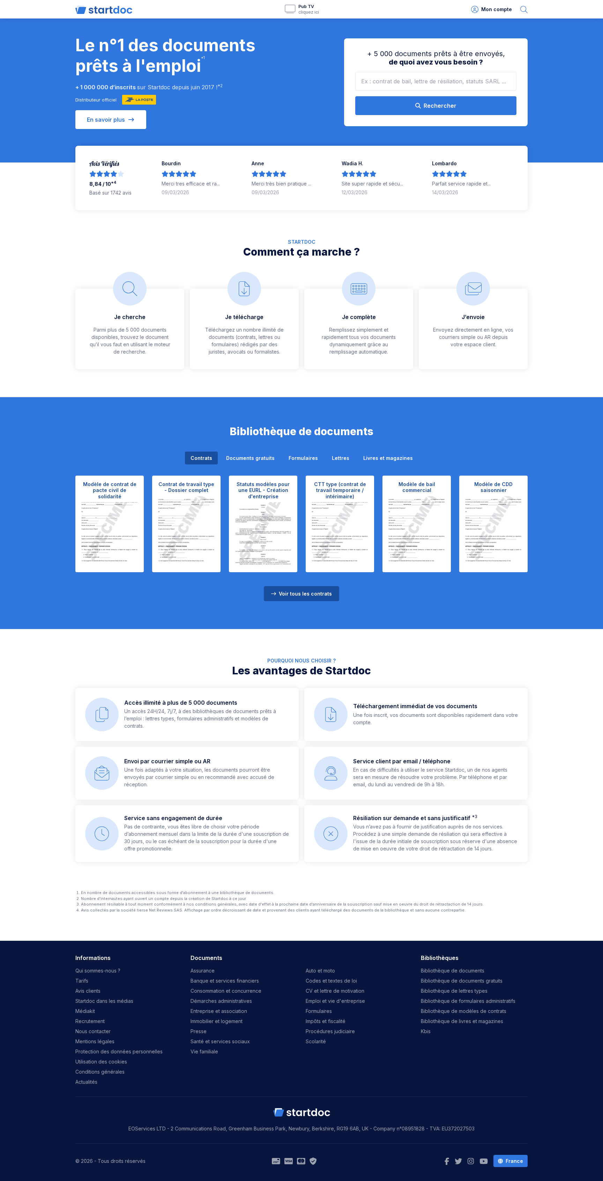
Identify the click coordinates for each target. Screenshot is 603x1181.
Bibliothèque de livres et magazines (462, 1021)
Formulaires (319, 1011)
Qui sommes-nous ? (97, 971)
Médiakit (85, 1011)
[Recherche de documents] (524, 9)
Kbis (426, 1031)
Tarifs (81, 981)
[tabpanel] (301, 534)
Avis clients (87, 991)
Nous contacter (93, 1031)
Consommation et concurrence (226, 991)
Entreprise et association (219, 1011)
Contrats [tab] (201, 458)
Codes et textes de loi (331, 981)
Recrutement (90, 1021)
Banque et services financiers (225, 981)
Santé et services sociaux (220, 1041)
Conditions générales (100, 1072)
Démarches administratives (221, 1001)
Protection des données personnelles (119, 1051)
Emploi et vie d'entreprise (335, 1001)
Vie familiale (204, 1051)
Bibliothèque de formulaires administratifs (468, 1001)
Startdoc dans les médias (104, 1001)
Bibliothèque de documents (452, 971)
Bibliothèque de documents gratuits (461, 981)
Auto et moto (320, 971)
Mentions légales (94, 1041)
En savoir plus (106, 119)
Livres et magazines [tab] (388, 458)
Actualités (86, 1082)
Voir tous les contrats (304, 594)
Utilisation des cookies (101, 1062)
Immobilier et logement (217, 1021)
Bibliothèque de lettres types (454, 991)
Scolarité (316, 1041)
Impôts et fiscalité (325, 1021)
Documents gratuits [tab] (250, 458)
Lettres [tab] (340, 458)
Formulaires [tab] (303, 458)
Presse (199, 1031)
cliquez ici (308, 12)
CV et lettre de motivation (335, 991)
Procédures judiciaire (330, 1031)
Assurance (203, 971)
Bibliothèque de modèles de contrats (463, 1011)
